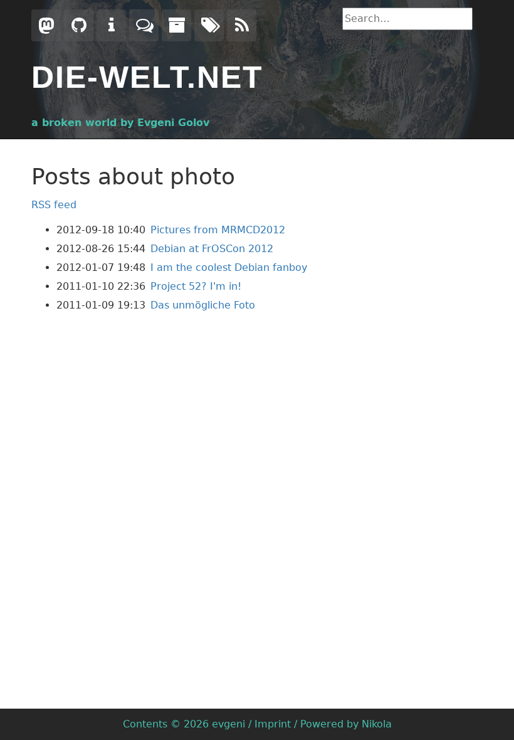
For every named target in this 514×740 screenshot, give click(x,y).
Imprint (272, 724)
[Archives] (176, 25)
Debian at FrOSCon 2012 (211, 249)
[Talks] (144, 25)
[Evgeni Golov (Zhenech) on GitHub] (78, 25)
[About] (111, 25)
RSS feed (53, 205)
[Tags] (209, 25)
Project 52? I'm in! (195, 286)
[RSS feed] (241, 25)
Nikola (377, 724)
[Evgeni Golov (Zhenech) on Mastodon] (46, 25)
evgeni (228, 724)
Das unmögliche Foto (202, 305)
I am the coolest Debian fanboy (228, 267)
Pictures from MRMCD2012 (217, 230)
